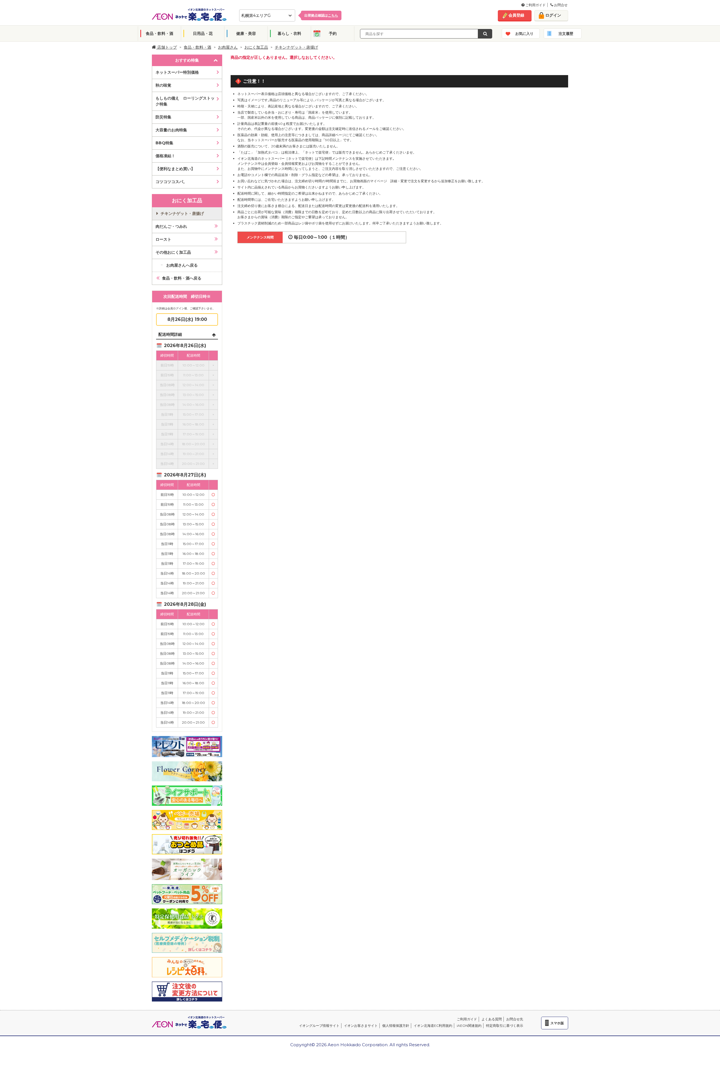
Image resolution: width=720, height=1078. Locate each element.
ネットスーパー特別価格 (177, 72)
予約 (333, 33)
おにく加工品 (256, 47)
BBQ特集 (164, 142)
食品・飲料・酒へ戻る (181, 278)
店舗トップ (166, 47)
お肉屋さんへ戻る (182, 265)
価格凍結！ (165, 155)
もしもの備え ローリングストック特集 (185, 101)
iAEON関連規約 (469, 1025)
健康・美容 (246, 33)
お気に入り (524, 33)
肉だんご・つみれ (171, 226)
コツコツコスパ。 (171, 181)
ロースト (163, 239)
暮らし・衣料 (289, 33)
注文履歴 (566, 33)
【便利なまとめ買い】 (175, 168)
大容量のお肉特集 (171, 129)
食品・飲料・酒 (159, 33)
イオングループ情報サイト (319, 1025)
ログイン (553, 15)
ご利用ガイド (535, 5)
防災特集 (163, 117)
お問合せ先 (514, 1019)
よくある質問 (492, 1019)
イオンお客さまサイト (361, 1025)
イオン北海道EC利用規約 (433, 1025)
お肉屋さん (228, 47)
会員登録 (516, 15)
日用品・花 (203, 33)
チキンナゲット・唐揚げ (296, 47)
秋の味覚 (163, 85)
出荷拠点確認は (321, 15)
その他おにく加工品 (173, 252)
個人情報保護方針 (395, 1025)
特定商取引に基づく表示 (504, 1025)
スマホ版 (557, 1023)
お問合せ (560, 5)
